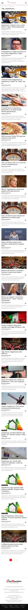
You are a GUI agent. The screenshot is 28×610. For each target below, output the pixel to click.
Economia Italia (4, 105)
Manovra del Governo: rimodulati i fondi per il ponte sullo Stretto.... (12, 271)
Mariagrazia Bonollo (5, 383)
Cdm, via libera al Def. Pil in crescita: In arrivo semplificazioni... (13, 163)
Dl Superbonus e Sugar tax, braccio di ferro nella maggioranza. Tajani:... (13, 52)
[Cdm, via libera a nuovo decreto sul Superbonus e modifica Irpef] (14, 208)
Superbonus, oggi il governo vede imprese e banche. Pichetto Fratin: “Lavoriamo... (12, 489)
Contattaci (6, 607)
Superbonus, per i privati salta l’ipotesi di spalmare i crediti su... (12, 462)
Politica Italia (4, 22)
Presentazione (4, 605)
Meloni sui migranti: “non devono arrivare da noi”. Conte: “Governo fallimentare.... (12, 298)
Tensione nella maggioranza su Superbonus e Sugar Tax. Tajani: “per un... (13, 81)
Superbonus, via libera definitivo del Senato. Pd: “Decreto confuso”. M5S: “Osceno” (13, 434)
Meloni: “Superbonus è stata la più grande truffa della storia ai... (12, 190)
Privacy (22, 607)
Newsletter (11, 605)
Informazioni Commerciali (14, 607)
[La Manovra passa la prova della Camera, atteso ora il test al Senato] (14, 536)
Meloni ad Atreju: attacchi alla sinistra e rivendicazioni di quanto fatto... (12, 244)
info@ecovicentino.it (16, 601)
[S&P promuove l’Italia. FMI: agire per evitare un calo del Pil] (14, 128)
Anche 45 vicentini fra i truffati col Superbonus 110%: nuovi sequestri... (13, 380)
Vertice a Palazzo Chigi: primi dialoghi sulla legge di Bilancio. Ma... (13, 326)
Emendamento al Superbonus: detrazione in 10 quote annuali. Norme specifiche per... (11, 109)
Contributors (22, 605)
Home (2, 6)
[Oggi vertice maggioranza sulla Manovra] (14, 344)
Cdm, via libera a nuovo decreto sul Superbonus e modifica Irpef (13, 216)
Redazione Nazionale (6, 28)
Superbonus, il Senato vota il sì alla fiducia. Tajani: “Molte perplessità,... (13, 26)
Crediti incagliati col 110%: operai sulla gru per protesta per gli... (12, 407)
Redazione (16, 605)
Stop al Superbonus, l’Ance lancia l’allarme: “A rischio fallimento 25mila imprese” (13, 517)
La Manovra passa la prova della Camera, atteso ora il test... (12, 545)
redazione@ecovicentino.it (16, 600)
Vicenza (3, 377)
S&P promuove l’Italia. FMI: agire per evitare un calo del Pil (13, 137)
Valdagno (3, 403)
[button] (26, 3)
